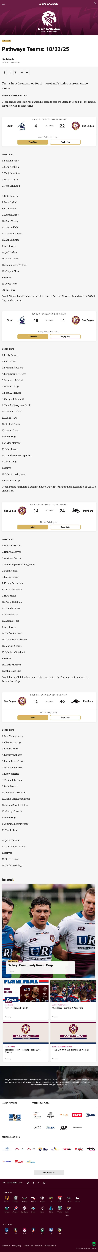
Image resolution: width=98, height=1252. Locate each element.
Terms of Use (6, 1246)
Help (32, 1246)
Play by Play (65, 142)
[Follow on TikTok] (28, 1183)
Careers (26, 1246)
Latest (32, 527)
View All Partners (49, 1172)
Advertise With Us (50, 1246)
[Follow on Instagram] (44, 1183)
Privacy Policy (16, 1246)
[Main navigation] (3, 3)
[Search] (94, 3)
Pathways (6, 41)
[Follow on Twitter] (39, 1183)
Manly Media (8, 59)
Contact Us (38, 1246)
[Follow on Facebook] (33, 1183)
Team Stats (33, 142)
